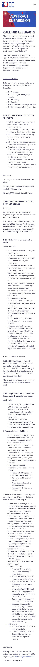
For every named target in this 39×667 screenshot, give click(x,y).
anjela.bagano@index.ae (24, 656)
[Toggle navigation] (34, 4)
